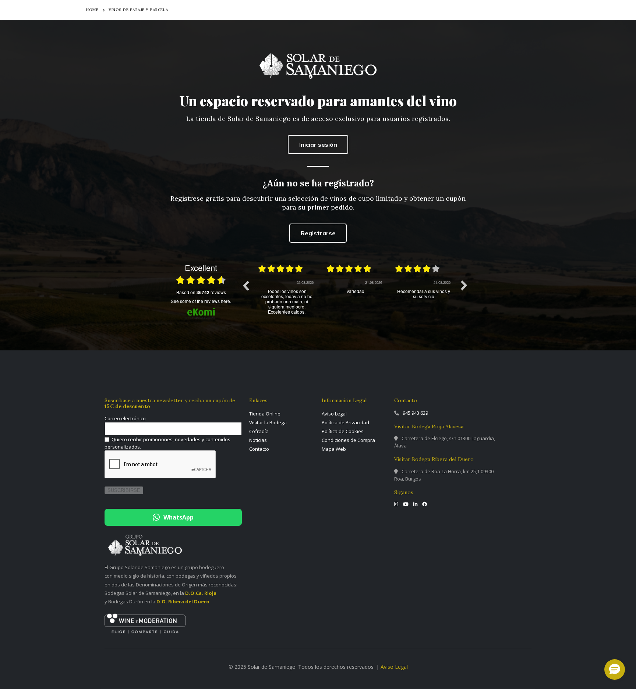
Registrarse (318, 233)
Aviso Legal (334, 413)
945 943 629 (415, 413)
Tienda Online (264, 413)
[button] (614, 669)
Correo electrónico (125, 418)
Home (92, 9)
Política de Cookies (343, 431)
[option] (286, 290)
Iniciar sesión (318, 144)
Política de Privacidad (345, 422)
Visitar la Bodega (268, 422)
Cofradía (259, 431)
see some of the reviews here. (201, 301)
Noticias (258, 440)
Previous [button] (245, 285)
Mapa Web (334, 449)
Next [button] (464, 285)
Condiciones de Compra (348, 440)
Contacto (259, 449)
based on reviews (201, 292)
